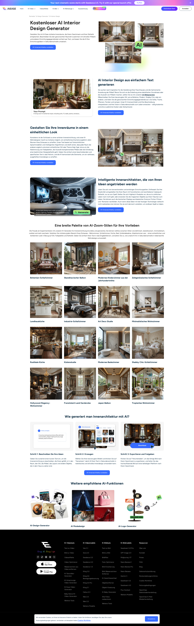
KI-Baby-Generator (109, 592)
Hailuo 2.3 (86, 592)
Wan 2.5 (86, 597)
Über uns (142, 548)
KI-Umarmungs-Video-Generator (70, 581)
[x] (54, 557)
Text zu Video (69, 548)
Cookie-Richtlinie (145, 581)
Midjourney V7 (126, 557)
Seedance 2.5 (88, 557)
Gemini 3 (124, 576)
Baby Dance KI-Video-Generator (70, 595)
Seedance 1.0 (88, 567)
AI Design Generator (42, 16)
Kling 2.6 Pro (87, 583)
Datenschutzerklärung (147, 571)
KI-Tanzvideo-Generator (69, 575)
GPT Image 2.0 (126, 553)
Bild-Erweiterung (108, 567)
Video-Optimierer (70, 562)
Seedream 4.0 (126, 585)
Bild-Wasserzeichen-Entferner (109, 572)
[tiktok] (42, 557)
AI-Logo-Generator (127, 526)
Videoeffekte (69, 557)
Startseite (32, 16)
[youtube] (50, 557)
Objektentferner (108, 583)
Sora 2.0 (86, 553)
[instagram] (46, 557)
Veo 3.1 (85, 548)
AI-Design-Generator (40, 525)
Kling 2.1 (86, 587)
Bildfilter (105, 557)
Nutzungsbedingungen (147, 585)
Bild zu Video (69, 553)
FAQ (141, 562)
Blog (140, 567)
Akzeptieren (151, 619)
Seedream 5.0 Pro (127, 548)
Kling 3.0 (86, 571)
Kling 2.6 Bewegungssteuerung (91, 577)
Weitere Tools (69, 601)
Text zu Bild (106, 548)
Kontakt (142, 553)
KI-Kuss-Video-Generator (69, 588)
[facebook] (38, 557)
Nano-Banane (126, 571)
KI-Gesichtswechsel (109, 578)
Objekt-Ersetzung (108, 587)
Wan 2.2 (86, 601)
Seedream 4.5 (126, 581)
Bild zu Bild (106, 553)
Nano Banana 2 (126, 562)
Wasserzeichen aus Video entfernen (71, 568)
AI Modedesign (78, 526)
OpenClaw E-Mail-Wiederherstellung (146, 598)
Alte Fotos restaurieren (106, 598)
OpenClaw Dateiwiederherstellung (147, 591)
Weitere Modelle (89, 606)
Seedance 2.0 (88, 562)
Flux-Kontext (125, 590)
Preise (141, 557)
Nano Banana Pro (127, 567)
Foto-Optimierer (108, 562)
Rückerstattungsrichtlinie (148, 576)
